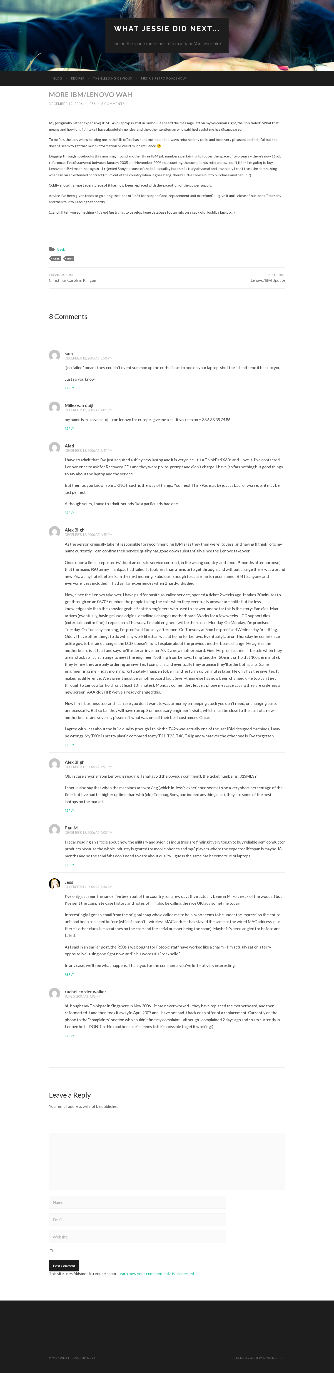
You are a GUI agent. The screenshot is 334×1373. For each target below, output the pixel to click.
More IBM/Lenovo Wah (90, 94)
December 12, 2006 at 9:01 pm (88, 410)
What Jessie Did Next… (79, 1358)
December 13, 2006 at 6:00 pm (88, 832)
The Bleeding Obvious (112, 78)
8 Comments (113, 104)
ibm (69, 258)
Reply (69, 388)
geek (56, 258)
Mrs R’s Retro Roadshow (163, 78)
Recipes (77, 78)
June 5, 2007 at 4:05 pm (83, 996)
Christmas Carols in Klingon (72, 278)
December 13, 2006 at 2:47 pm (88, 450)
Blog (57, 78)
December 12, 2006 (66, 104)
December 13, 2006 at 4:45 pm (88, 535)
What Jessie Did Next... (167, 28)
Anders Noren (262, 1358)
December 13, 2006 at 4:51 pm (88, 767)
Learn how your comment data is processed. (156, 1273)
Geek (61, 249)
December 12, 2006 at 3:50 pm (88, 358)
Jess (92, 104)
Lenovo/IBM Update (268, 278)
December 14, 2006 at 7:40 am (88, 887)
